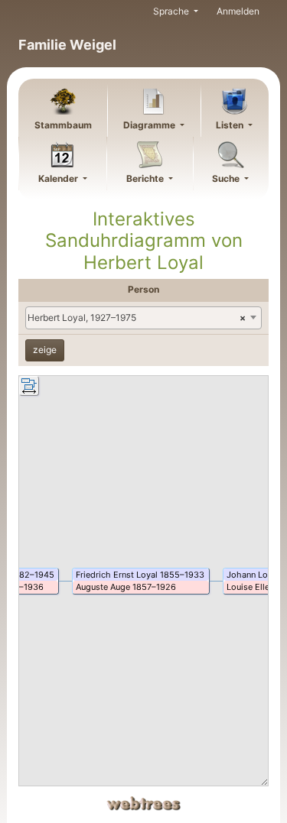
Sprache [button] (172, 11)
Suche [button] (227, 178)
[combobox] (143, 317)
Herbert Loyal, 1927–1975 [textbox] (136, 317)
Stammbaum (63, 125)
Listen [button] (231, 125)
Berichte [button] (146, 178)
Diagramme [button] (150, 125)
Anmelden (238, 11)
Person (143, 289)
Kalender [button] (59, 178)
